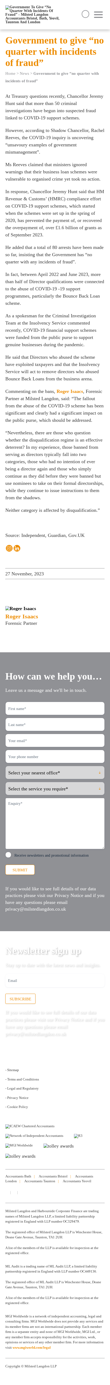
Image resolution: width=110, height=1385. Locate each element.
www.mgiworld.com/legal (32, 1347)
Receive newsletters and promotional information (51, 855)
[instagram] (13, 1192)
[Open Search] (85, 14)
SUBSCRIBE (20, 999)
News (24, 73)
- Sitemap (12, 1070)
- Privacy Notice (17, 1098)
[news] (20, 1192)
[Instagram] (9, 548)
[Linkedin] (17, 548)
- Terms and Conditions (22, 1079)
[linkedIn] (6, 1192)
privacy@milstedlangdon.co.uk (35, 909)
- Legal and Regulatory (22, 1088)
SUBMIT (20, 870)
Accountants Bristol (53, 1176)
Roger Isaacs (70, 391)
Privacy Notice (68, 895)
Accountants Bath (18, 1176)
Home (10, 73)
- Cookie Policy (16, 1107)
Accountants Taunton (39, 1181)
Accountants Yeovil (77, 1181)
